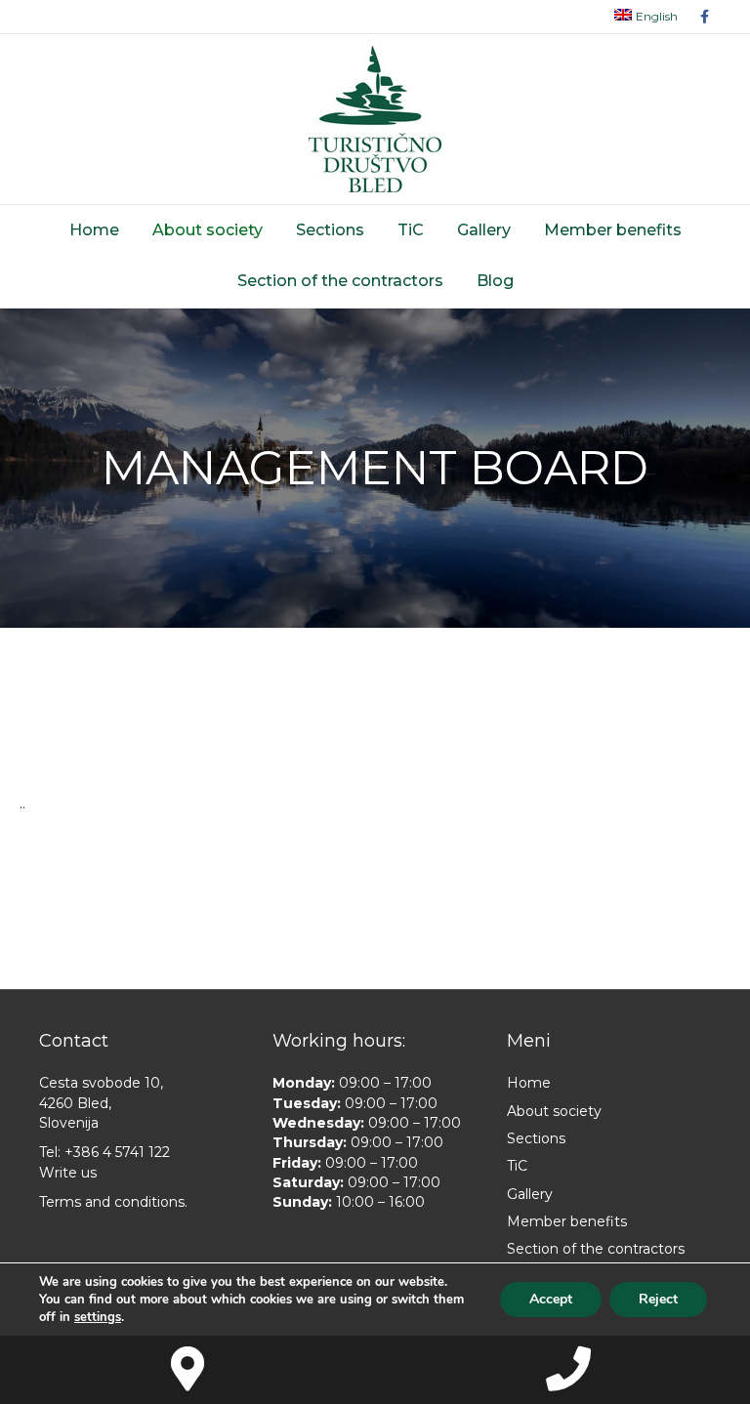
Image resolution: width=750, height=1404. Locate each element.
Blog (495, 280)
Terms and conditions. (113, 1202)
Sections (330, 230)
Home (94, 230)
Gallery (484, 230)
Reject (658, 1299)
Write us (68, 1172)
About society (207, 230)
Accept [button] (550, 1299)
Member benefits (613, 230)
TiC (410, 230)
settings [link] (97, 1317)
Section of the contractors (340, 280)
